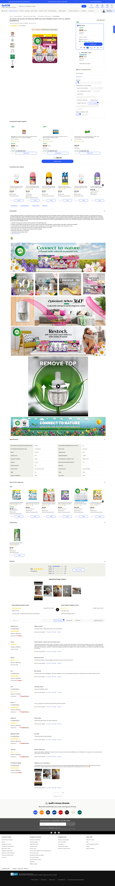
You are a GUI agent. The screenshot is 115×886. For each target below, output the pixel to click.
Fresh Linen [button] (96, 91)
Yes (48, 632)
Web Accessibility (90, 848)
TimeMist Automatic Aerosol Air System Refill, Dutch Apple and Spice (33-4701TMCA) (81, 187)
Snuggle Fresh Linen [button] (81, 103)
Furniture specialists (34, 857)
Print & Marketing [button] (52, 10)
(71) (65, 566)
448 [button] (100, 82)
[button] (83, 6)
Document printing (34, 852)
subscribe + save (43, 10)
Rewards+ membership (35, 839)
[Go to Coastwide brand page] (42, 812)
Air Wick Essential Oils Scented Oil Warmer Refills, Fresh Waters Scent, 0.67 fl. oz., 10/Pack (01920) (80, 503)
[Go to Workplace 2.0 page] (79, 812)
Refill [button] (78, 114)
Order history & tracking (7, 839)
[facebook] (59, 833)
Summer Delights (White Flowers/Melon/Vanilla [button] (87, 106)
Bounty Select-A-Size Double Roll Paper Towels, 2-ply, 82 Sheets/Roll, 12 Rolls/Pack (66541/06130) (86, 137)
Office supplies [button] (62, 10)
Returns (3, 841)
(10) (65, 568)
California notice (52, 879)
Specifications (25, 205)
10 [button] (88, 82)
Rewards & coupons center (64, 848)
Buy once (82, 25)
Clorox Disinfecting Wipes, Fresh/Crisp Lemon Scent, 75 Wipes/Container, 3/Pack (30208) (55, 137)
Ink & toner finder (62, 841)
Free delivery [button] (94, 194)
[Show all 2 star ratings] (58, 571)
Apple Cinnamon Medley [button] (82, 88)
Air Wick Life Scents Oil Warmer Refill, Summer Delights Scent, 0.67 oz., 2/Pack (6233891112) (24, 137)
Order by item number (63, 846)
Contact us (4, 857)
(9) (65, 571)
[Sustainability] (12, 238)
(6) (65, 569)
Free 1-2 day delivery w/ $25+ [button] (32, 197)
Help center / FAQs (6, 848)
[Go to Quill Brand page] (35, 812)
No (53, 632)
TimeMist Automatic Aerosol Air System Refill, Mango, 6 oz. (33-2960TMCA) (16, 187)
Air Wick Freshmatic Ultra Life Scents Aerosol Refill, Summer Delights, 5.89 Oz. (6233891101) (32, 187)
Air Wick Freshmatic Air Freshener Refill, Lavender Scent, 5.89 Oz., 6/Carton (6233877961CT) (96, 187)
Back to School (34, 10)
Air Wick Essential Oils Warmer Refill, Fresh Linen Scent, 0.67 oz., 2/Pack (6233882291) (33, 503)
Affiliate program (33, 863)
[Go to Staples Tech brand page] (67, 812)
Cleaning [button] (83, 10)
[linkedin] (55, 833)
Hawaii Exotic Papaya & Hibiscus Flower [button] (86, 97)
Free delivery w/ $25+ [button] (15, 195)
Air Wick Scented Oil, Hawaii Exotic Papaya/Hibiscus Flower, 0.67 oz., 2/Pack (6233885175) (96, 503)
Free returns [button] (80, 73)
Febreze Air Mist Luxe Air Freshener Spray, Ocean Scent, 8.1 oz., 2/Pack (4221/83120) (65, 187)
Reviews (44, 205)
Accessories (35, 205)
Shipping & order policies (7, 850)
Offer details (29, 194)
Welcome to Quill (90, 839)
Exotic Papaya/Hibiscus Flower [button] (84, 91)
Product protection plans (35, 859)
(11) (65, 573)
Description (14, 205)
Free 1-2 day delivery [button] (79, 512)
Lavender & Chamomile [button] (82, 100)
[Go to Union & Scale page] (73, 812)
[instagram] (51, 833)
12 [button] (91, 82)
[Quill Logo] (6, 5)
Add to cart (93, 44)
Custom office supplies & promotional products (40, 850)
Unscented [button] (79, 109)
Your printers (61, 844)
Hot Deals (21, 10)
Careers (88, 846)
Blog (87, 841)
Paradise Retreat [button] (94, 100)
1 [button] (52, 792)
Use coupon (71, 824)
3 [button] (57, 792)
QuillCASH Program (34, 844)
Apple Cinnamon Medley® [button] (96, 88)
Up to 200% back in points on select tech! (57, 1)
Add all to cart (57, 161)
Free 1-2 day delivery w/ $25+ (84, 69)
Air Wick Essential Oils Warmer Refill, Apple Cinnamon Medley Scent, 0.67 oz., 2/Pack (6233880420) (49, 503)
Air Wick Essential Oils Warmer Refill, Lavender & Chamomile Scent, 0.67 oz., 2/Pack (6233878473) (65, 503)
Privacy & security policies (7, 855)
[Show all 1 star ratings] (57, 573)
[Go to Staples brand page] (61, 812)
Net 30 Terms (33, 848)
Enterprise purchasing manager (37, 855)
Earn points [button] (100, 20)
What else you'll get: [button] (84, 63)
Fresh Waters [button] (80, 94)
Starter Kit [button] (85, 114)
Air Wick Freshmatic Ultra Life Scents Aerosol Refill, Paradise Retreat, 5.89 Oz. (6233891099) (49, 187)
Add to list (79, 76)
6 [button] (84, 82)
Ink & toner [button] (91, 10)
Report (59, 632)
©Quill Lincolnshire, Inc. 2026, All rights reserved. (28, 874)
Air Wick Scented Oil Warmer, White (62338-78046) (16, 543)
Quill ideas (32, 861)
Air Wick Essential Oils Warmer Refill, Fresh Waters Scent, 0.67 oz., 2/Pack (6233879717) (16, 503)
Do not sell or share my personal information (76, 879)
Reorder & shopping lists (63, 839)
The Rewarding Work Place (92, 844)
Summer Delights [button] (93, 103)
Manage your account (6, 844)
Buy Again (27, 10)
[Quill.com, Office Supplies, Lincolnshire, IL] (14, 874)
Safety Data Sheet (15, 233)
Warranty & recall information (8, 852)
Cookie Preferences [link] (61, 879)
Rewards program (34, 841)
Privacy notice (43, 879)
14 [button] (95, 82)
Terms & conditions (34, 879)
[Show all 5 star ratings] (58, 566)
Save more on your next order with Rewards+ (19, 1)
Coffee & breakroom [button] (74, 10)
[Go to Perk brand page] (54, 812)
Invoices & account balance (8, 846)
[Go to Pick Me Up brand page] (48, 812)
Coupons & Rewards (13, 10)
